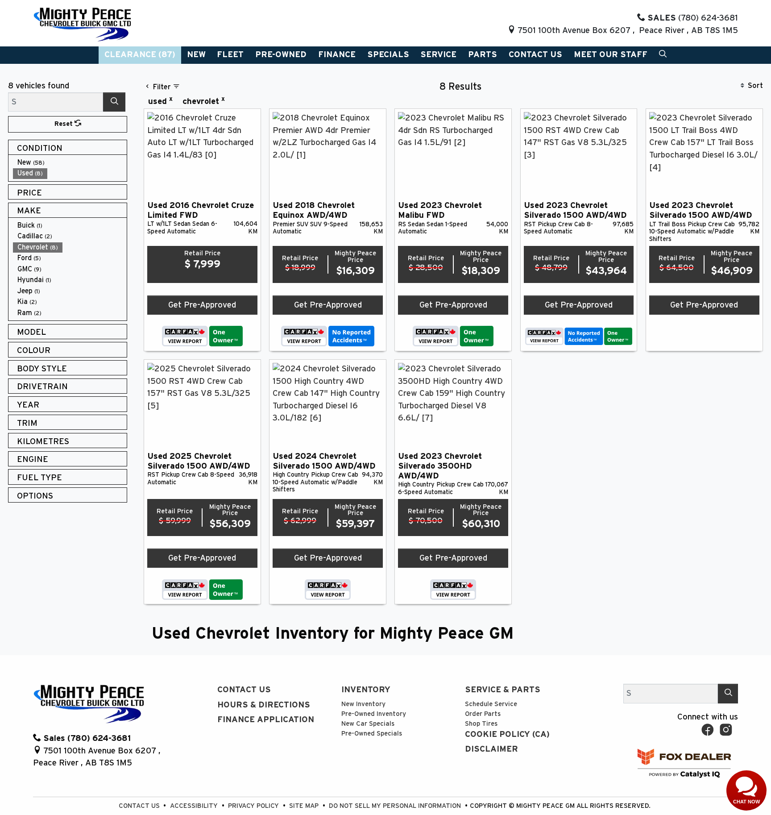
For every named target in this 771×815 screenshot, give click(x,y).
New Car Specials (367, 723)
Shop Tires (481, 723)
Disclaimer (491, 749)
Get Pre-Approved (202, 305)
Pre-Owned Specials (371, 733)
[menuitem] (70, 162)
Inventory (365, 690)
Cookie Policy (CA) (507, 734)
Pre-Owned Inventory (373, 714)
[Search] (114, 102)
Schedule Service (491, 704)
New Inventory (363, 704)
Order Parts (483, 714)
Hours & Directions (263, 705)
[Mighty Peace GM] (82, 24)
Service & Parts (502, 690)
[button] (140, 55)
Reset (64, 124)
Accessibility (195, 806)
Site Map (304, 806)
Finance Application (265, 719)
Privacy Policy (254, 806)
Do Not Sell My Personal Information (396, 806)
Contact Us (244, 690)
